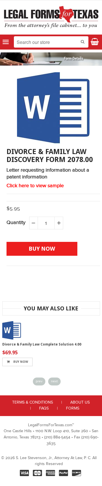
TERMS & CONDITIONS (32, 402)
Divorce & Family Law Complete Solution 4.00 (41, 344)
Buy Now (20, 362)
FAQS (44, 408)
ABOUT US (80, 402)
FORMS (72, 408)
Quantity (16, 222)
